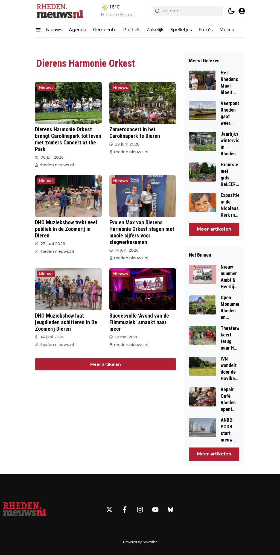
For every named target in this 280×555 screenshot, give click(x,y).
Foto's (206, 29)
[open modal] (241, 11)
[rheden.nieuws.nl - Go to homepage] (24, 509)
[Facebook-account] (124, 509)
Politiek (131, 29)
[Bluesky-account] (170, 509)
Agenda (77, 29)
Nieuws (54, 29)
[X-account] (109, 509)
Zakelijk (155, 29)
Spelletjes (181, 29)
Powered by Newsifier (140, 542)
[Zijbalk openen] (38, 30)
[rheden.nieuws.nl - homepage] (59, 11)
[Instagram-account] (140, 509)
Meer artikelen (105, 364)
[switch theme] (231, 11)
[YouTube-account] (155, 509)
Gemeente (104, 29)
